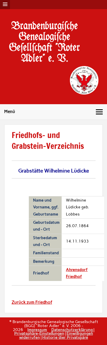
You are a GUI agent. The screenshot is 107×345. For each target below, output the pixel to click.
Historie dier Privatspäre (65, 337)
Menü (9, 111)
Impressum (37, 329)
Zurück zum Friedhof (32, 302)
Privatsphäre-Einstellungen (39, 333)
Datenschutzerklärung (72, 329)
